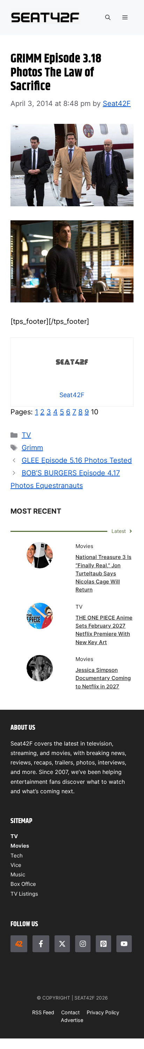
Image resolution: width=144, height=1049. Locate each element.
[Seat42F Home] (18, 943)
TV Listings (24, 893)
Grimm (32, 447)
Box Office (23, 884)
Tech (16, 855)
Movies (19, 845)
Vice (15, 865)
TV (26, 435)
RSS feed (43, 1012)
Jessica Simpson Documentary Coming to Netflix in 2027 (103, 678)
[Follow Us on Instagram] (83, 943)
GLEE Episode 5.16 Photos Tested (77, 460)
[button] (107, 17)
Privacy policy (103, 1012)
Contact (70, 1012)
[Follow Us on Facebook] (41, 943)
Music (17, 874)
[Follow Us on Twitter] (62, 943)
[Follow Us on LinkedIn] (103, 943)
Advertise (72, 1020)
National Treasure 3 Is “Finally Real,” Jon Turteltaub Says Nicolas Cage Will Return (103, 573)
